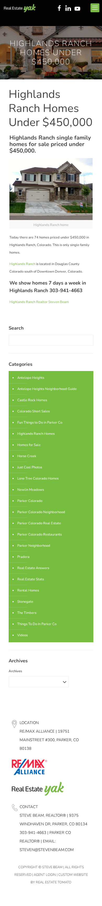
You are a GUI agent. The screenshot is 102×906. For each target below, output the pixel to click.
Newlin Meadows (30, 489)
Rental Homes (28, 590)
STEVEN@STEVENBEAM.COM (47, 849)
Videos (22, 635)
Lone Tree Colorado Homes (38, 478)
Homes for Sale (29, 445)
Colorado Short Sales (33, 411)
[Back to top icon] (91, 895)
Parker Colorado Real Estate (39, 523)
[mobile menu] (94, 7)
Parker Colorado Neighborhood (41, 512)
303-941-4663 (33, 832)
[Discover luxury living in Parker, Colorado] (20, 7)
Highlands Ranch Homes (36, 433)
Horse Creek (26, 456)
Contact (29, 806)
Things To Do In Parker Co (36, 624)
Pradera (23, 557)
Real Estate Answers (33, 568)
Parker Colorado (29, 501)
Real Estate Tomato (53, 882)
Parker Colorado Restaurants (39, 534)
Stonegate (25, 601)
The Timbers (26, 613)
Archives (15, 671)
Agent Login (45, 874)
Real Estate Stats (30, 579)
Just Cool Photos (29, 467)
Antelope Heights (30, 377)
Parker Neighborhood (33, 545)
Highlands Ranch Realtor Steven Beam (39, 302)
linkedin (69, 8)
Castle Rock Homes (32, 400)
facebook (59, 8)
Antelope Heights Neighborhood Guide (47, 389)
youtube (78, 8)
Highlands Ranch (22, 264)
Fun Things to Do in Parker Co (39, 422)
